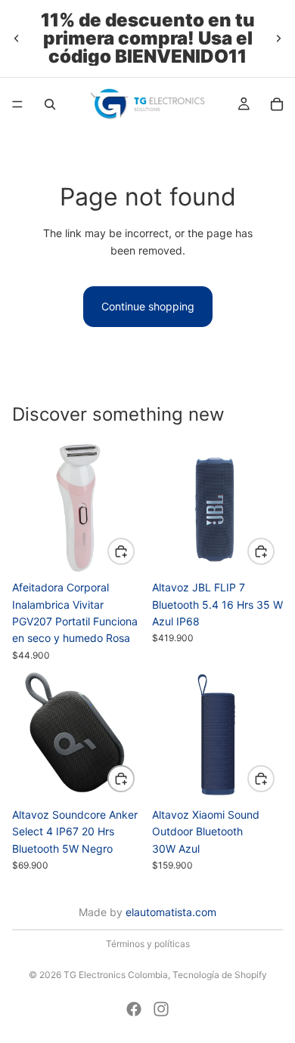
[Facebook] (134, 1009)
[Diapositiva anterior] (16, 38)
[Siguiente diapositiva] (278, 38)
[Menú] (17, 104)
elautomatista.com (171, 912)
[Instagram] (161, 1009)
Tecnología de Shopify (219, 974)
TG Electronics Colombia (116, 974)
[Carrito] (276, 104)
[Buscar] (50, 104)
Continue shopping (147, 306)
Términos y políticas (148, 943)
